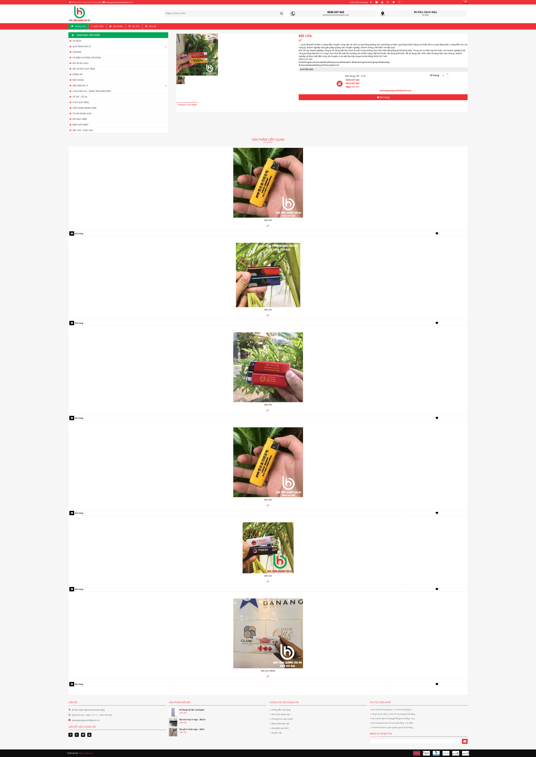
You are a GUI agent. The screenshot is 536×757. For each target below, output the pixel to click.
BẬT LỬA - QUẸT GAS (82, 130)
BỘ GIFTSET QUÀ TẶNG (83, 68)
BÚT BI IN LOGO (80, 63)
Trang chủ (80, 26)
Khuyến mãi (276, 732)
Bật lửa (268, 220)
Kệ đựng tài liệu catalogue (191, 709)
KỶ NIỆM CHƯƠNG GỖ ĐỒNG (86, 57)
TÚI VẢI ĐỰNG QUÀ (81, 113)
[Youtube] (382, 2)
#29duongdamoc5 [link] (330, 65)
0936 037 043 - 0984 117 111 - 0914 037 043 (92, 715)
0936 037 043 (352, 79)
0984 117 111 (352, 86)
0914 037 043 (352, 83)
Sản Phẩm (118, 26)
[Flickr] (376, 2)
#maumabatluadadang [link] (310, 65)
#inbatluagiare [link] (306, 62)
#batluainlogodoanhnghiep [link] (365, 62)
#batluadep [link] (384, 62)
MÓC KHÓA (78, 80)
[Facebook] (370, 2)
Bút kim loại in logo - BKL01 (192, 719)
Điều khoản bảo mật (280, 723)
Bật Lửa (268, 309)
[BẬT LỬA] (268, 462)
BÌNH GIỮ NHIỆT (80, 124)
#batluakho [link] (345, 62)
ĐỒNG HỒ (77, 74)
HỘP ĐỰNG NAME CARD (84, 107)
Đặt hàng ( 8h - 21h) (355, 76)
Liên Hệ (152, 26)
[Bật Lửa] (268, 275)
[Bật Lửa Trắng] (268, 633)
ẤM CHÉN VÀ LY (80, 85)
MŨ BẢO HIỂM (79, 119)
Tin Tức (136, 26)
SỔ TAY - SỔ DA (79, 96)
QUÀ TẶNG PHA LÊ (81, 46)
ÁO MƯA (76, 40)
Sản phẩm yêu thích (280, 728)
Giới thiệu (99, 26)
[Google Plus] (388, 2)
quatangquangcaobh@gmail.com (119, 2)
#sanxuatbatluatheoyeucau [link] (326, 62)
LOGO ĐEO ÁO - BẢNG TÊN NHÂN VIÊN (91, 91)
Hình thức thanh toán (280, 714)
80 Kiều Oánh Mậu (425, 12)
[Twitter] (393, 2)
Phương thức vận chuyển (282, 719)
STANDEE (76, 52)
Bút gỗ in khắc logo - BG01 (191, 729)
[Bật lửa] (268, 182)
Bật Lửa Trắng (268, 671)
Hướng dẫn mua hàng (359, 2)
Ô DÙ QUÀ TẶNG (80, 102)
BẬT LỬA (268, 499)
